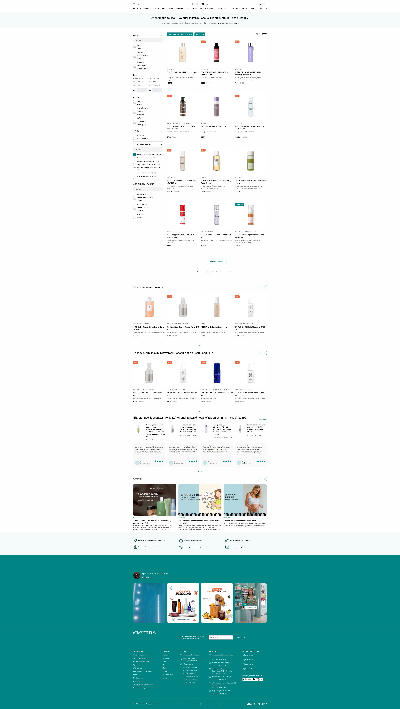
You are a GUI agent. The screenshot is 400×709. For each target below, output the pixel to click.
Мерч (164, 668)
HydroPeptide (206, 389)
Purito (169, 231)
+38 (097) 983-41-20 (190, 673)
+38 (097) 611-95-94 (219, 666)
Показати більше (216, 261)
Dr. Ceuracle (239, 177)
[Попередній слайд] (260, 287)
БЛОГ (253, 8)
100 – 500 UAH (137, 82)
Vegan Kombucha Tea (252, 231)
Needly (203, 324)
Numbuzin (238, 69)
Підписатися (147, 577)
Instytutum (239, 123)
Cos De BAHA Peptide (183, 123)
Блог (135, 675)
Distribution (249, 664)
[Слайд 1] (198, 471)
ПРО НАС (244, 8)
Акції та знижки (167, 675)
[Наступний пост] (263, 603)
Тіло (164, 661)
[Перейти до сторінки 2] (200, 345)
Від (134, 90)
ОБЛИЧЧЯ (147, 8)
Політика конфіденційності (142, 688)
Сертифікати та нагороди (142, 671)
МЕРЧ (171, 8)
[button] (180, 34)
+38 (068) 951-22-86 (190, 680)
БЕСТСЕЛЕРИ (192, 8)
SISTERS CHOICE (222, 8)
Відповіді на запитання (141, 661)
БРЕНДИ (235, 8)
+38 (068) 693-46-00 (190, 676)
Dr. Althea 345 (248, 324)
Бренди (165, 678)
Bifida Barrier (144, 324)
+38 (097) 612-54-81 (190, 667)
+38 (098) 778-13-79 (219, 659)
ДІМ (163, 8)
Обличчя (165, 658)
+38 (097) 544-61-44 (219, 679)
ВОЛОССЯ (137, 8)
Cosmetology (249, 669)
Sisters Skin (249, 660)
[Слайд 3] (201, 471)
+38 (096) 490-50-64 (190, 683)
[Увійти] (260, 4)
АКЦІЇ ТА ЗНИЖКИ (206, 8)
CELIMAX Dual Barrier (181, 324)
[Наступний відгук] (265, 418)
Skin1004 (203, 177)
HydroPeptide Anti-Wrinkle (221, 389)
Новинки (165, 671)
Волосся (165, 655)
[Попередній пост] (137, 603)
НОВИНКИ (179, 8)
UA (134, 4)
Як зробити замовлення (141, 658)
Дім (163, 665)
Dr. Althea (238, 324)
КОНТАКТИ (263, 8)
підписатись (240, 637)
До (150, 90)
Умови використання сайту (143, 684)
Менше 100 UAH (138, 78)
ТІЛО (157, 8)
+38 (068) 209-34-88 (219, 687)
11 (230, 272)
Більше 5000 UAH (154, 85)
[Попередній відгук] (260, 418)
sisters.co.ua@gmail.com (191, 655)
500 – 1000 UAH (138, 85)
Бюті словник (138, 678)
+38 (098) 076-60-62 (219, 694)
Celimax (169, 324)
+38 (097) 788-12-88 (190, 670)
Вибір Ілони (239, 204)
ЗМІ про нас (137, 668)
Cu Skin (169, 69)
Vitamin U (210, 231)
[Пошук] (138, 4)
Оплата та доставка (140, 655)
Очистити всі (200, 34)
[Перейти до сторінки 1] (199, 345)
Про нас (136, 665)
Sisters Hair (249, 655)
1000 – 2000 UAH (154, 78)
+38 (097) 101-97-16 (218, 673)
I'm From (203, 123)
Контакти (136, 681)
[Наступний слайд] (265, 287)
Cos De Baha (205, 69)
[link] (265, 4)
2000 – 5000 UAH (154, 82)
